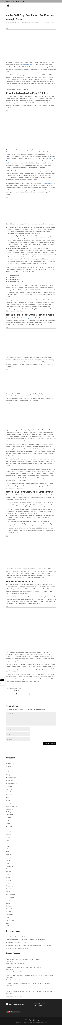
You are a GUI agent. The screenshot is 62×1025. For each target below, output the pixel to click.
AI (6, 769)
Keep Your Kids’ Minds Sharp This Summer (28, 959)
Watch (8, 923)
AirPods (8, 772)
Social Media (10, 897)
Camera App (9, 809)
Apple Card (9, 780)
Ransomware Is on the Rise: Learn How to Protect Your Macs (32, 983)
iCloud (8, 837)
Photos (8, 877)
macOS (8, 860)
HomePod (9, 832)
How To (8, 834)
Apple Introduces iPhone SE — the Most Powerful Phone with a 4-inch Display (28, 945)
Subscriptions (10, 909)
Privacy (8, 883)
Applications (9, 795)
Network (8, 871)
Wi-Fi (7, 926)
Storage (8, 906)
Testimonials (9, 914)
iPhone (44, 22)
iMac (7, 840)
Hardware (36, 22)
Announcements (29, 22)
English (11, 1012)
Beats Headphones (11, 806)
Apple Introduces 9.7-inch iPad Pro (16, 942)
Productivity (9, 886)
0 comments (50, 22)
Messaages (9, 866)
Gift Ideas (9, 826)
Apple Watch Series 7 (33, 318)
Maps (7, 863)
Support (8, 911)
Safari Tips (9, 889)
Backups (8, 803)
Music (8, 869)
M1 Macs (8, 852)
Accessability (10, 763)
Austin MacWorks (12, 22)
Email (8, 820)
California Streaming (27, 64)
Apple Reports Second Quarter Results (17, 937)
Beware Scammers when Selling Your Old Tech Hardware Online (34, 975)
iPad (41, 22)
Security (8, 891)
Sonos (8, 903)
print (2, 683)
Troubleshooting (11, 920)
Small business (10, 894)
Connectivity (9, 814)
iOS (7, 843)
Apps (7, 797)
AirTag (8, 774)
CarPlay (8, 812)
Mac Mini (8, 854)
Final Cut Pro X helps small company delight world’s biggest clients (25, 939)
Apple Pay (9, 789)
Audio (8, 800)
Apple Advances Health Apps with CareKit (18, 948)
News (8, 874)
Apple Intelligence (11, 783)
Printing (8, 880)
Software (8, 900)
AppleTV (8, 792)
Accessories (9, 766)
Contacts (8, 817)
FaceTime (9, 823)
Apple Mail (9, 786)
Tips (7, 917)
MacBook (9, 857)
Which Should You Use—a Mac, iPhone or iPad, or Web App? (34, 991)
